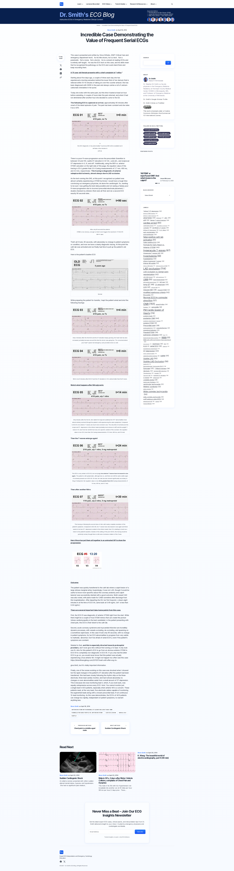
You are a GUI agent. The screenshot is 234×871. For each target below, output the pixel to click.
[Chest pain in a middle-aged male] (85, 728)
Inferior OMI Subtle (149, 265)
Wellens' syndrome (152, 387)
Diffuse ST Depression (151, 230)
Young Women (149, 403)
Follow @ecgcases (164, 136)
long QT (148, 284)
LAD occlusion (111, 712)
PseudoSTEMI (150, 332)
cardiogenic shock (149, 225)
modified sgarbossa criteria (156, 292)
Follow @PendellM (150, 133)
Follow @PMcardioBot (151, 140)
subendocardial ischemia (151, 356)
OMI (149, 304)
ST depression (151, 351)
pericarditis (156, 307)
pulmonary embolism (152, 335)
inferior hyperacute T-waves (153, 261)
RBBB (166, 337)
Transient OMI (148, 375)
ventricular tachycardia (153, 384)
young (158, 401)
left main (164, 282)
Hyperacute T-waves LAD (153, 253)
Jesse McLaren (165, 178)
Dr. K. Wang (164, 230)
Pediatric (147, 307)
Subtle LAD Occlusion (155, 361)
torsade (157, 373)
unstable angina (150, 380)
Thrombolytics (148, 373)
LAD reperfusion (161, 277)
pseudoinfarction (163, 328)
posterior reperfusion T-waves (153, 321)
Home (98, 25)
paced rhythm (162, 304)
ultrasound (157, 377)
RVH (166, 344)
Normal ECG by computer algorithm (155, 299)
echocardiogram (150, 234)
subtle (74, 715)
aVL (167, 218)
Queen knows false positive (152, 337)
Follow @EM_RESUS (150, 143)
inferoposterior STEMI (163, 265)
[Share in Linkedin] (61, 73)
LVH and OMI (155, 287)
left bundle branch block (151, 282)
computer (147, 228)
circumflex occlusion (163, 225)
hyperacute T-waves (156, 250)
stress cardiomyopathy (150, 353)
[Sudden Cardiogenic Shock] (115, 728)
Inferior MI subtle (151, 263)
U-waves (147, 377)
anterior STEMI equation (150, 213)
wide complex (148, 389)
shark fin (166, 346)
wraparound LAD (148, 401)
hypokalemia (149, 259)
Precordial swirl (151, 325)
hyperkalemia (152, 256)
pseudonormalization (151, 330)
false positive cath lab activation (153, 238)
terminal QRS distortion (161, 371)
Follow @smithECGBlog (151, 130)
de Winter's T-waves (160, 228)
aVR (146, 220)
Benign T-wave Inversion (159, 220)
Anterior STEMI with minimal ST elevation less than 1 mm (92, 709)
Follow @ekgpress (163, 133)
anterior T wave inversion (150, 215)
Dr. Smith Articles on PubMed (153, 103)
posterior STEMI (150, 323)
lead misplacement (160, 279)
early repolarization (150, 232)
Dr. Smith (152, 79)
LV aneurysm (162, 285)
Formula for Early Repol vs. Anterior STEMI (87, 712)
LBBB (147, 279)
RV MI (146, 346)
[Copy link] (61, 77)
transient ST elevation (160, 375)
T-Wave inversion (162, 368)
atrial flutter (149, 218)
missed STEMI (164, 290)
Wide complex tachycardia (155, 392)
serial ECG (122, 712)
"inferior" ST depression (152, 211)
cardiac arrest (152, 223)
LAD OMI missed (149, 277)
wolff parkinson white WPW (153, 399)
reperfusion (157, 344)
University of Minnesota (156, 95)
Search (146, 57)
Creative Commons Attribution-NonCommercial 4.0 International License (156, 113)
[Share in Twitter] (61, 65)
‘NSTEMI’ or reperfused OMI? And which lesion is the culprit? (149, 177)
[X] (64, 861)
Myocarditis (148, 295)
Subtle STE (147, 364)
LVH (146, 287)
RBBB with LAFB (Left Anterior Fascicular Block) (157, 340)
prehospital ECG (149, 328)
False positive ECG (151, 242)
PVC (165, 335)
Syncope (148, 368)
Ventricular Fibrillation (151, 382)
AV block (160, 218)
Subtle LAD (150, 358)
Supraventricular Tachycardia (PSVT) (154, 366)
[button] (172, 4)
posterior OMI (151, 318)
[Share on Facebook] (61, 69)
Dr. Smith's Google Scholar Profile (155, 99)
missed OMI (150, 290)
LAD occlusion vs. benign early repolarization (155, 273)
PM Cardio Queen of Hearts (153, 311)
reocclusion (147, 344)
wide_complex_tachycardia (153, 397)
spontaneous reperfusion (151, 348)
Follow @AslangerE (150, 136)
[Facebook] (61, 861)
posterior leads (149, 316)
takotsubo (148, 371)
